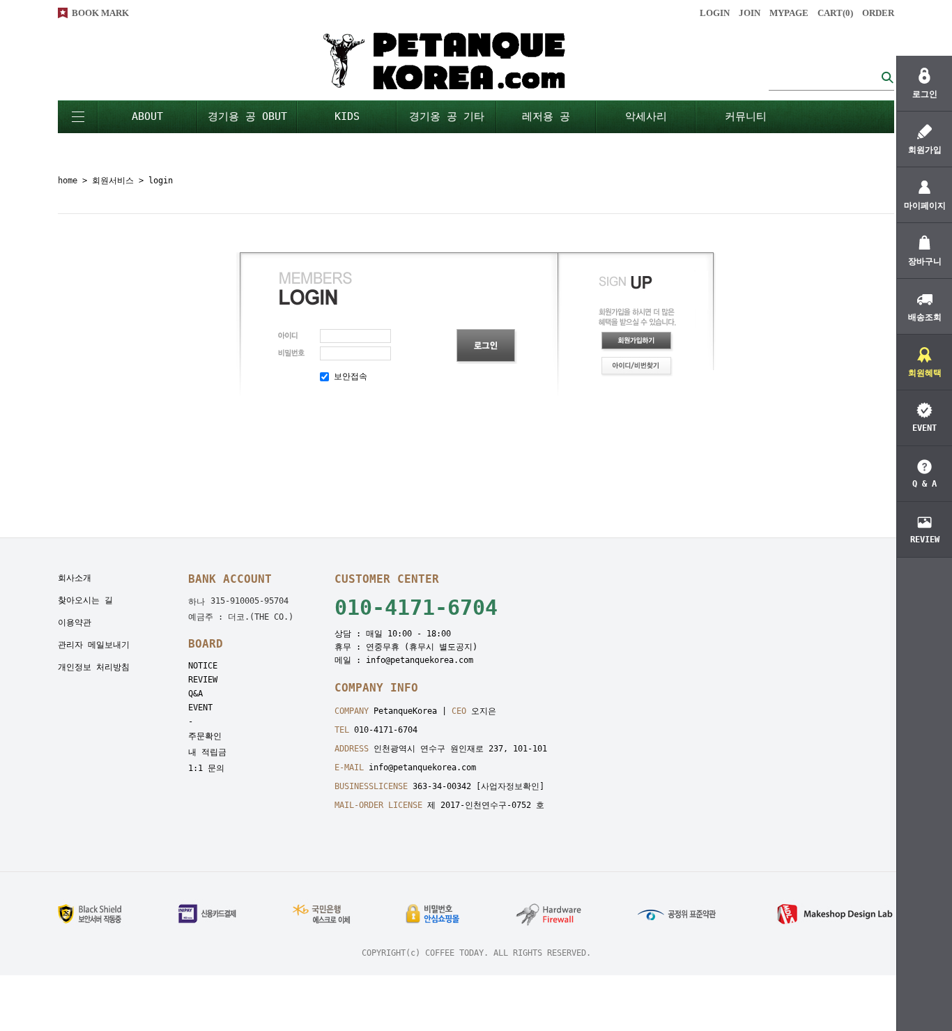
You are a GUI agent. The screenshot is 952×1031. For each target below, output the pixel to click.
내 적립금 (207, 752)
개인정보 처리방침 (94, 667)
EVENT (200, 707)
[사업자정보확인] (510, 786)
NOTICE (202, 666)
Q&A (195, 693)
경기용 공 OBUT (247, 116)
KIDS (347, 116)
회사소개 (74, 578)
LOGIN (715, 13)
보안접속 (348, 376)
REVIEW (202, 680)
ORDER (878, 13)
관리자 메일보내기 (94, 645)
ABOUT (147, 116)
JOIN (749, 13)
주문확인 (205, 736)
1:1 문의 (206, 768)
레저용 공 (546, 116)
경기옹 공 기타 (446, 116)
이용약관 (74, 622)
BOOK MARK (100, 13)
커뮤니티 (746, 116)
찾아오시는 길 (85, 600)
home (67, 180)
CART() (835, 13)
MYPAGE (788, 13)
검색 (887, 77)
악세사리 (646, 116)
